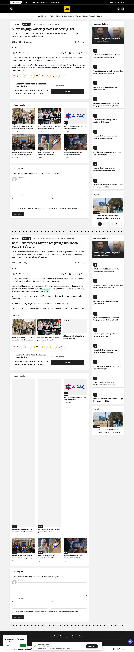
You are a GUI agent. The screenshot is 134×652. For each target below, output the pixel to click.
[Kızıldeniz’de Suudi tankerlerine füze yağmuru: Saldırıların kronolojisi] (108, 133)
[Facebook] (54, 635)
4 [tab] (112, 224)
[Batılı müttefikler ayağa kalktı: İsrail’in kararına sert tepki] (75, 146)
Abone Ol (67, 92)
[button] (122, 9)
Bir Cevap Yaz (18, 168)
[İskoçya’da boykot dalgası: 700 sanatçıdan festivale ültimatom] (23, 120)
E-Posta (53, 198)
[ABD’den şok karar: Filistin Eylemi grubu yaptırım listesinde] (49, 120)
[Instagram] (67, 635)
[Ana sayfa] (33, 16)
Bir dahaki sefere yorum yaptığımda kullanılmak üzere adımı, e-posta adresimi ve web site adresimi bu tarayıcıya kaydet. (46, 208)
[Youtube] (79, 635)
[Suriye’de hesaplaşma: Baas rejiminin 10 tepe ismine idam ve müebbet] (108, 181)
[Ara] (118, 9)
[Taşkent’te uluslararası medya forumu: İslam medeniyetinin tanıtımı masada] (23, 146)
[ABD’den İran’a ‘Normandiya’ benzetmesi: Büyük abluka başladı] (108, 149)
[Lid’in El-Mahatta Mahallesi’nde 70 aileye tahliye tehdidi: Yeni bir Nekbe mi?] (108, 52)
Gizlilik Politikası (9, 646)
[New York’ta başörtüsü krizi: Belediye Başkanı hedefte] (49, 146)
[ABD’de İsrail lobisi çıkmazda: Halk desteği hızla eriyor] (75, 120)
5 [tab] (116, 224)
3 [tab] (108, 224)
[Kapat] (100, 644)
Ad (13, 198)
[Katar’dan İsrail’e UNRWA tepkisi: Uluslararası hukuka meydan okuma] (108, 165)
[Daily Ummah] (67, 8)
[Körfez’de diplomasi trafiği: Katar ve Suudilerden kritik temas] (108, 116)
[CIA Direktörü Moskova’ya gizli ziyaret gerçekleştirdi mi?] (108, 84)
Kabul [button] (22, 646)
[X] (60, 635)
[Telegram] (73, 635)
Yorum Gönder (18, 214)
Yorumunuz (21, 177)
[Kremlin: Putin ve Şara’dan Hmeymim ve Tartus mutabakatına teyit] (108, 35)
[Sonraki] (121, 224)
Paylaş (122, 649)
